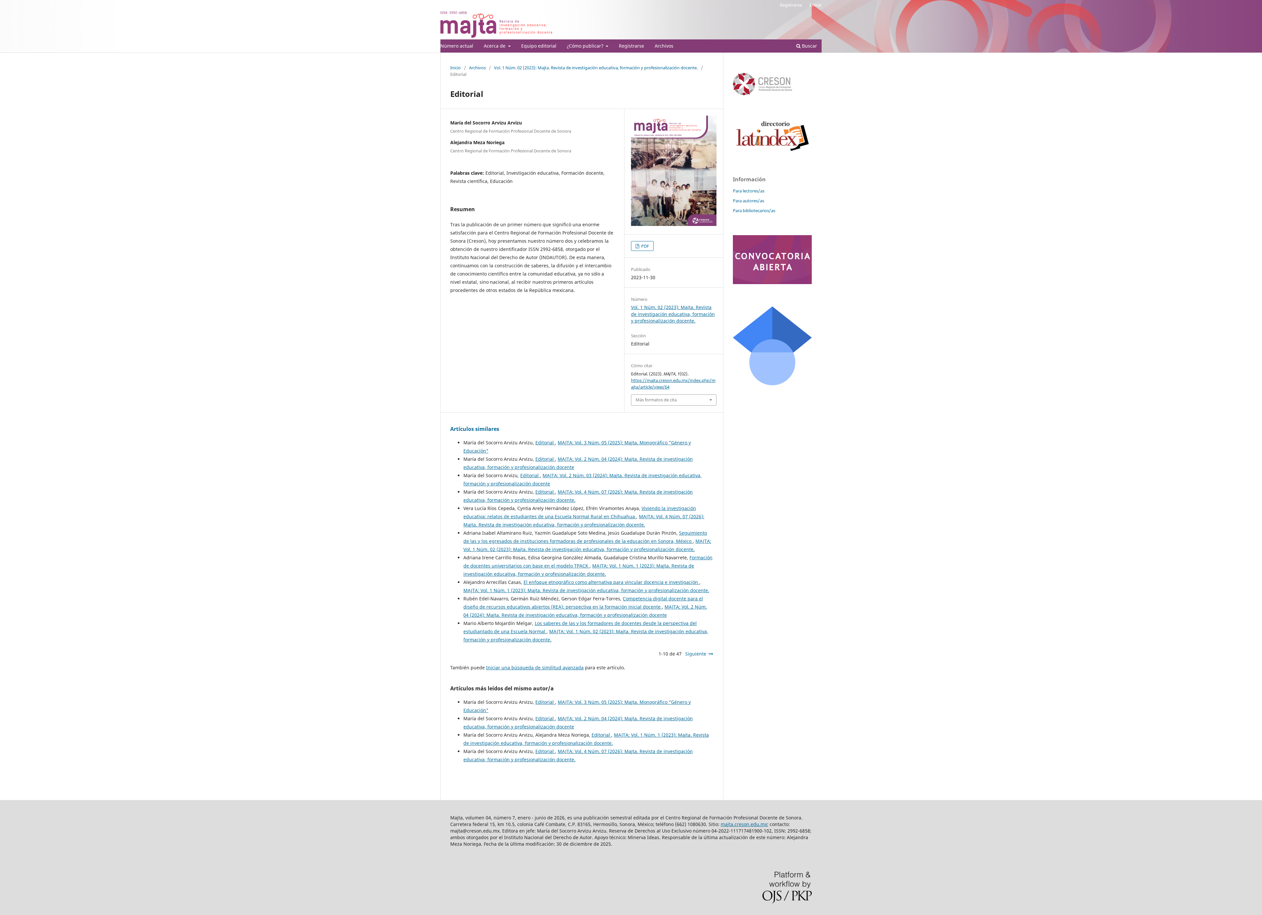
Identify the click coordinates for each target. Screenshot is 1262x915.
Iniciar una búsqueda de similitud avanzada (535, 667)
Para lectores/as (748, 191)
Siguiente (695, 654)
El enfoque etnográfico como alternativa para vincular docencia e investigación (611, 582)
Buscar (809, 46)
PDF (644, 246)
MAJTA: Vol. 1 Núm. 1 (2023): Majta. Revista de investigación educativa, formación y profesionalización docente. (586, 590)
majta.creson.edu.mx (744, 824)
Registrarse (631, 46)
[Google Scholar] (772, 383)
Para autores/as (748, 201)
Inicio (455, 68)
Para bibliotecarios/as (754, 210)
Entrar (815, 5)
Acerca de (495, 46)
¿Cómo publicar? (586, 46)
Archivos (664, 46)
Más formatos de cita (656, 400)
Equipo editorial (538, 46)
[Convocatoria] (772, 282)
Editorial (545, 442)
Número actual (456, 46)
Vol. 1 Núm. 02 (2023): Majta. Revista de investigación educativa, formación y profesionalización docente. (596, 68)
